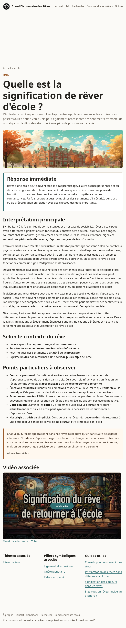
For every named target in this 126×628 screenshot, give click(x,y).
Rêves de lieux (11, 562)
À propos (8, 614)
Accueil (59, 6)
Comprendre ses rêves (99, 6)
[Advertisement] (63, 38)
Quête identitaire (54, 571)
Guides (119, 6)
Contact (19, 614)
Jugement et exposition (58, 566)
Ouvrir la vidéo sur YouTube (20, 541)
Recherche (78, 6)
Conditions (32, 614)
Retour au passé (54, 577)
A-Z (68, 6)
